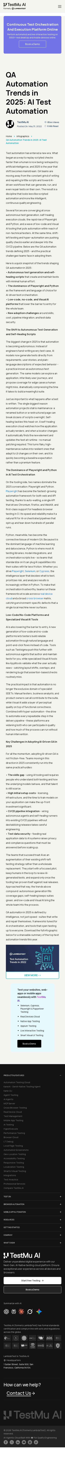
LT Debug (8, 1141)
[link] (15, 6)
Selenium (30, 571)
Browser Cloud (11, 1137)
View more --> (32, 975)
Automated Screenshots (16, 1149)
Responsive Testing (14, 1162)
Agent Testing (11, 1095)
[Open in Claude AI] (21, 1311)
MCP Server (9, 1103)
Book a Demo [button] (32, 1289)
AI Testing (9, 1124)
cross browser (34, 598)
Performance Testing (14, 1133)
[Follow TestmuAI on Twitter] (12, 1442)
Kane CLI (8, 1090)
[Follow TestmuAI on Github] (30, 1442)
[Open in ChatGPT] (6, 1311)
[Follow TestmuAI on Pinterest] (36, 1442)
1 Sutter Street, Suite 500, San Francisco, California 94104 (18, 1366)
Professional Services (14, 1183)
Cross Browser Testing (15, 1107)
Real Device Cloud (13, 1111)
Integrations (10, 1175)
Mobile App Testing (13, 1120)
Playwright (12, 491)
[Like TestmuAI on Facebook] (6, 1442)
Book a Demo (32, 44)
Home (9, 136)
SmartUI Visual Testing (15, 1171)
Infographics (23, 136)
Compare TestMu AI (14, 1188)
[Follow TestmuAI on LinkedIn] (18, 1442)
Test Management (13, 1116)
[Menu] (59, 6)
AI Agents (8, 1099)
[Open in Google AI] (39, 1311)
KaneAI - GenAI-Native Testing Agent (22, 1086)
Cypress (44, 571)
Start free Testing (30, 1280)
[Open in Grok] (29, 1311)
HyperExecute (11, 1128)
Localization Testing (14, 1166)
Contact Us (19, 1393)
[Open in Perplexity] (13, 1311)
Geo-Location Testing (15, 1154)
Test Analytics (11, 1179)
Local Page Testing (13, 1145)
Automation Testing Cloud (17, 1082)
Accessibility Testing (14, 1158)
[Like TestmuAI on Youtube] (24, 1442)
